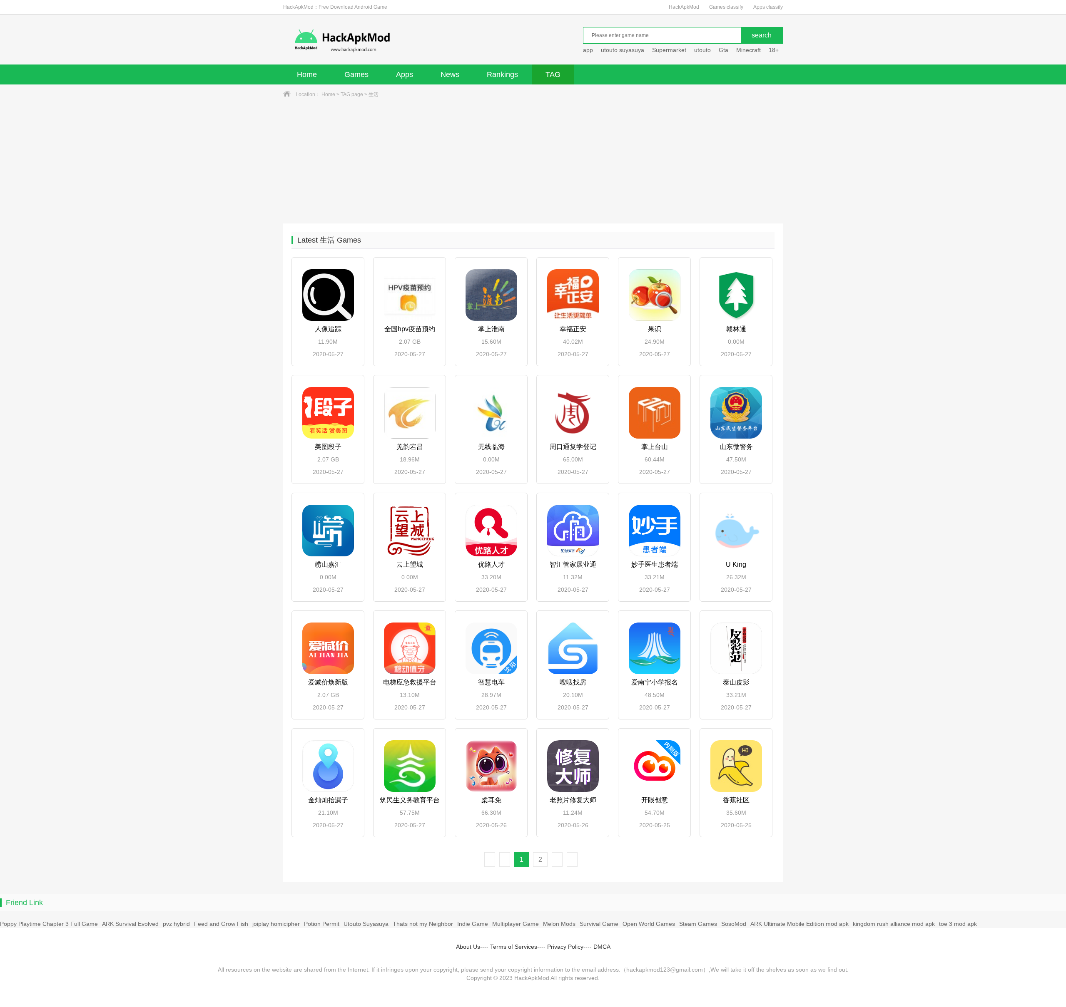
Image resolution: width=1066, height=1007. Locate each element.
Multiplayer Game (515, 923)
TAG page (352, 94)
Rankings (502, 74)
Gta (723, 50)
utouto (702, 50)
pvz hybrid (176, 923)
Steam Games (698, 923)
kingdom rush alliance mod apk (894, 923)
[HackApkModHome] (402, 40)
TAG (552, 74)
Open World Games (649, 923)
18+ (774, 50)
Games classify (726, 7)
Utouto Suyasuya (366, 923)
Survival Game (599, 923)
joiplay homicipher (276, 923)
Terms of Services (513, 946)
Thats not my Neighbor (423, 923)
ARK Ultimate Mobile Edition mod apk (799, 923)
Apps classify (768, 7)
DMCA (601, 946)
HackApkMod (684, 7)
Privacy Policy (565, 946)
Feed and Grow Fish (221, 923)
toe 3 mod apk (958, 923)
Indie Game (472, 923)
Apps (404, 74)
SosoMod (733, 923)
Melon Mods (559, 923)
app (588, 50)
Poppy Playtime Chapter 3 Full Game (49, 923)
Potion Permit (321, 923)
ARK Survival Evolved (130, 923)
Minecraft (748, 50)
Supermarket (669, 50)
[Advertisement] (533, 161)
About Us (468, 946)
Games (356, 74)
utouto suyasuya (622, 50)
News (450, 74)
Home (307, 74)
